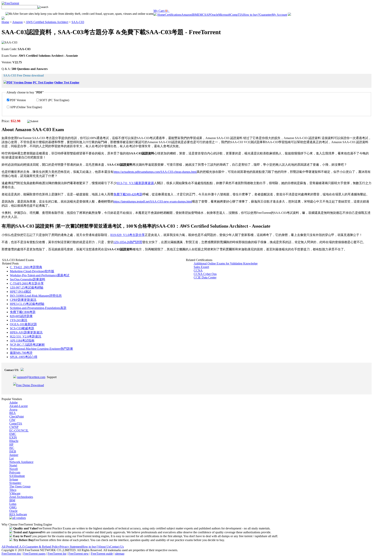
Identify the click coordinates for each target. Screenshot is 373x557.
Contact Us (117, 546)
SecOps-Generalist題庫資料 (27, 279)
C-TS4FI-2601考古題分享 (27, 283)
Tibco (12, 490)
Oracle (214, 14)
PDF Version (18, 100)
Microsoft (224, 14)
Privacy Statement (71, 546)
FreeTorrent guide (102, 553)
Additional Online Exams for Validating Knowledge (226, 263)
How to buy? (251, 14)
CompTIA (236, 14)
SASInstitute (17, 476)
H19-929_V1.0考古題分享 (127, 235)
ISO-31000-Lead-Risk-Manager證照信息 (36, 295)
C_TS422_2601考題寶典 (26, 267)
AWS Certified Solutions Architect (47, 22)
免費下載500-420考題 (127, 194)
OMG (13, 507)
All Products (9, 546)
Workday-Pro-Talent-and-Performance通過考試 (39, 275)
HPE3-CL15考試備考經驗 (27, 303)
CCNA (198, 270)
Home (161, 14)
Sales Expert (201, 267)
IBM (195, 14)
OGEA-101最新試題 (23, 324)
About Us (104, 546)
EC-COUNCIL (19, 430)
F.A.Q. (21, 546)
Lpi (11, 458)
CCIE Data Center (205, 277)
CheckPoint (16, 416)
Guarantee (265, 14)
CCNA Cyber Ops (205, 274)
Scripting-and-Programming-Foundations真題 (38, 308)
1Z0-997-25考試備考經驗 (26, 287)
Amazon (186, 14)
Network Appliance (21, 462)
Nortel (13, 465)
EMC (201, 14)
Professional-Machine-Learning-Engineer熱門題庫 (41, 348)
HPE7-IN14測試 (20, 291)
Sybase (13, 479)
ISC (11, 448)
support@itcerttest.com (31, 377)
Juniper (13, 455)
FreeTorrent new (78, 553)
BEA (12, 413)
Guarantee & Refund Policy (42, 546)
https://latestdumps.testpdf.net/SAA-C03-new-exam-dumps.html (152, 201)
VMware (14, 493)
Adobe (13, 402)
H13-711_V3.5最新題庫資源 (135, 183)
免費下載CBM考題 (23, 312)
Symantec (15, 483)
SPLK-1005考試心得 (23, 357)
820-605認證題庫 (21, 316)
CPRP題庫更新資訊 (23, 299)
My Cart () (161, 10)
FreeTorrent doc (11, 553)
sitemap (119, 553)
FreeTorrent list (57, 553)
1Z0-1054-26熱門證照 (127, 242)
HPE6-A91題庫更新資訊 (26, 332)
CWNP (13, 427)
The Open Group (20, 486)
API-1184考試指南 (22, 340)
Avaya (13, 409)
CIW (12, 420)
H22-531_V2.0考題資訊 (25, 336)
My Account (279, 14)
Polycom (14, 472)
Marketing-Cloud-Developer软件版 (32, 271)
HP (11, 444)
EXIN (13, 437)
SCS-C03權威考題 (22, 328)
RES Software (18, 514)
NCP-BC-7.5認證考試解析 (27, 344)
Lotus (12, 504)
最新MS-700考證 (21, 352)
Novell (13, 469)
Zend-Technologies (21, 497)
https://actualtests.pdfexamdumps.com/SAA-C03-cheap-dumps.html (155, 171)
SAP (207, 14)
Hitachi (13, 441)
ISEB (12, 451)
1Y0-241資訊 (18, 320)
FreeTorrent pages (34, 553)
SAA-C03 (77, 22)
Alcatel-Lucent (18, 406)
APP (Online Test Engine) (26, 107)
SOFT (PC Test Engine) (54, 100)
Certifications (173, 14)
